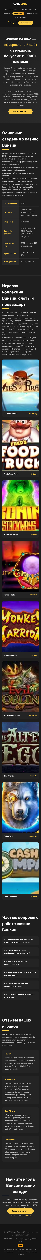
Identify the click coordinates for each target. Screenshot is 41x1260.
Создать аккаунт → (20, 1211)
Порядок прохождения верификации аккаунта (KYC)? (17, 951)
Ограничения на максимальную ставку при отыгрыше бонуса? (18, 940)
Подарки (6, 14)
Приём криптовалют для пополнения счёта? (15, 962)
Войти (28, 1215)
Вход (12, 23)
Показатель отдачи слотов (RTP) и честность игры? (20, 973)
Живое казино (32, 14)
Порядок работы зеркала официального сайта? (16, 984)
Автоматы (18, 14)
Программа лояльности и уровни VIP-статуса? (19, 995)
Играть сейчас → (20, 111)
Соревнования (11, 10)
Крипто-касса (20, 17)
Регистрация (26, 23)
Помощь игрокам (29, 10)
